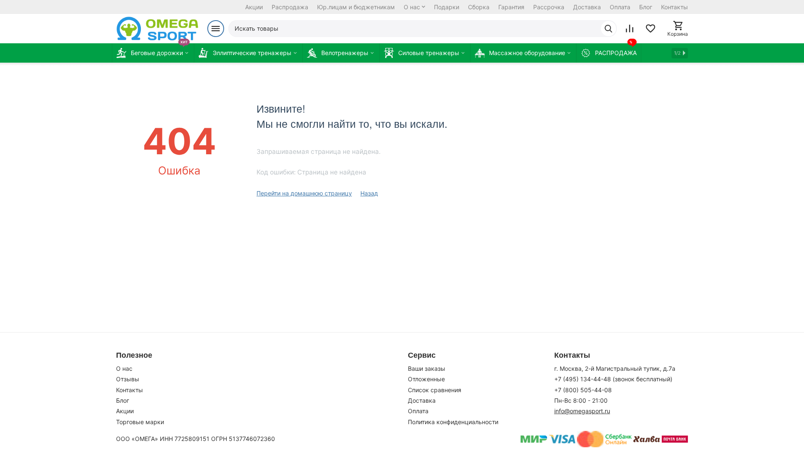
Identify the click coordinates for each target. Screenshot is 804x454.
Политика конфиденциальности (453, 421)
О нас (412, 7)
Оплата (620, 7)
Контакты (674, 7)
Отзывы (127, 379)
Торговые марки (140, 421)
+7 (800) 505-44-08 (583, 389)
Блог (645, 7)
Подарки (446, 7)
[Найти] (608, 28)
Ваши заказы (426, 368)
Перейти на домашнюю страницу (304, 193)
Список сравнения (434, 389)
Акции (254, 7)
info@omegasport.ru (582, 410)
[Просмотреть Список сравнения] (629, 28)
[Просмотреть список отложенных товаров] (650, 28)
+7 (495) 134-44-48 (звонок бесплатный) (613, 379)
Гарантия (511, 7)
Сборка (478, 7)
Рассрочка (548, 7)
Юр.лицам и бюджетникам (356, 7)
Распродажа (290, 7)
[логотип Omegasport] (157, 28)
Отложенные (426, 379)
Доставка (587, 7)
